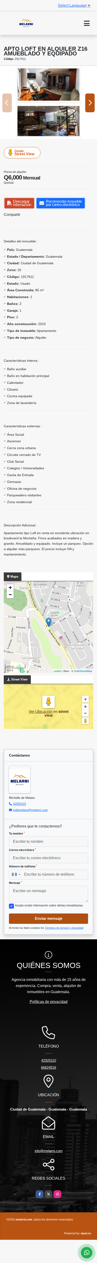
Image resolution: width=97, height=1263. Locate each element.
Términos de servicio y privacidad (64, 927)
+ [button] (10, 588)
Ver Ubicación (41, 712)
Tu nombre (17, 833)
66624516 (48, 1067)
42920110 (19, 804)
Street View (24, 152)
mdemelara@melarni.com (30, 810)
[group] (48, 102)
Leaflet (57, 671)
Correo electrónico (22, 850)
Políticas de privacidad (49, 1002)
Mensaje (15, 883)
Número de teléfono (23, 866)
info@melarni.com (49, 1151)
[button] (43, 134)
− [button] (10, 595)
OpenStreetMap (83, 671)
